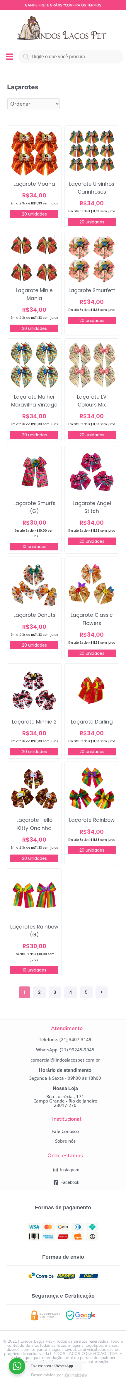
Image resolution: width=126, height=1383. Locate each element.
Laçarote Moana (34, 183)
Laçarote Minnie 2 (34, 721)
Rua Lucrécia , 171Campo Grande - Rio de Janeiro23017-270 (65, 1100)
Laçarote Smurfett (92, 290)
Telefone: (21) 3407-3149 (65, 1039)
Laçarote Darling (92, 721)
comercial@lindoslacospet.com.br (65, 1060)
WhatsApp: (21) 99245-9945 (65, 1050)
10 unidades (34, 547)
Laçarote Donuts (34, 615)
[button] (65, 1131)
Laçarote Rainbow (92, 820)
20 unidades (34, 214)
